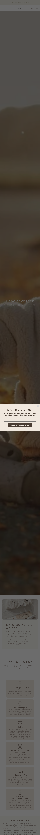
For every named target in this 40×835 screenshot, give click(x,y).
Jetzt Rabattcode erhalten (20, 425)
